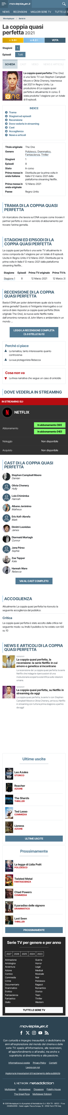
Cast (12, 127)
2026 (16, 954)
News (6, 11)
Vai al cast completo (34, 581)
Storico (38, 991)
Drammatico (44, 151)
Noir (37, 977)
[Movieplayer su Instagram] (34, 1033)
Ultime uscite (34, 838)
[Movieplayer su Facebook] (21, 1033)
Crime (8, 981)
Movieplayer (8, 18)
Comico (9, 974)
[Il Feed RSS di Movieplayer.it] (46, 1033)
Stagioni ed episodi (20, 116)
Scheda (10, 64)
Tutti (20, 54)
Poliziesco (30, 151)
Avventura (10, 967)
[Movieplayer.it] (20, 4)
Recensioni (20, 11)
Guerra (38, 960)
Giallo (7, 1002)
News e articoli (17, 135)
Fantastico (10, 998)
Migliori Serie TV (41, 11)
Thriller (45, 154)
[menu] (4, 4)
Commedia (10, 977)
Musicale (39, 974)
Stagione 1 (9, 278)
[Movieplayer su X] (28, 1033)
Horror (38, 963)
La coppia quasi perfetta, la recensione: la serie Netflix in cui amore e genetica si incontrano (36, 663)
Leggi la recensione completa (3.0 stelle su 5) (34, 332)
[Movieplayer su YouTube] (40, 1033)
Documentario (12, 984)
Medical (39, 970)
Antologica (10, 963)
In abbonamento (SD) (49, 425)
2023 (39, 954)
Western (39, 1002)
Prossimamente (34, 930)
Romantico (40, 988)
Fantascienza (32, 154)
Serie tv (22, 18)
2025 (24, 954)
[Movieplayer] (34, 1026)
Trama (12, 112)
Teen (37, 995)
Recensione (15, 119)
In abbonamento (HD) (49, 431)
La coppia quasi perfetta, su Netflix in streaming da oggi (40, 691)
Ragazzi (39, 984)
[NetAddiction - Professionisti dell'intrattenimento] (42, 1083)
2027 (8, 954)
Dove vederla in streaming (24, 123)
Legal (37, 967)
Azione (8, 970)
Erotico (8, 991)
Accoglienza (16, 131)
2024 (32, 954)
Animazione (11, 960)
